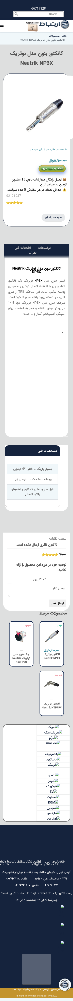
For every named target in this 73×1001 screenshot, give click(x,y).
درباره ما (8, 863)
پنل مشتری (47, 863)
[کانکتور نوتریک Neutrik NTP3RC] (51, 683)
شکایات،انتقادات (22, 861)
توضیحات (44, 247)
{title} (65, 436)
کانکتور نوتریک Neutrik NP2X (52, 656)
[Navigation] (2, 26)
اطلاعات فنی (22, 247)
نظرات (32, 252)
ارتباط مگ (55, 863)
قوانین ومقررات (37, 863)
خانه (62, 861)
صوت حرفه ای (53, 217)
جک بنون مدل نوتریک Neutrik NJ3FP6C (21, 658)
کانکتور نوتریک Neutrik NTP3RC (52, 706)
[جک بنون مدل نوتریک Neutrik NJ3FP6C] (21, 633)
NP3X (38, 280)
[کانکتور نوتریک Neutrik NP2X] (51, 633)
